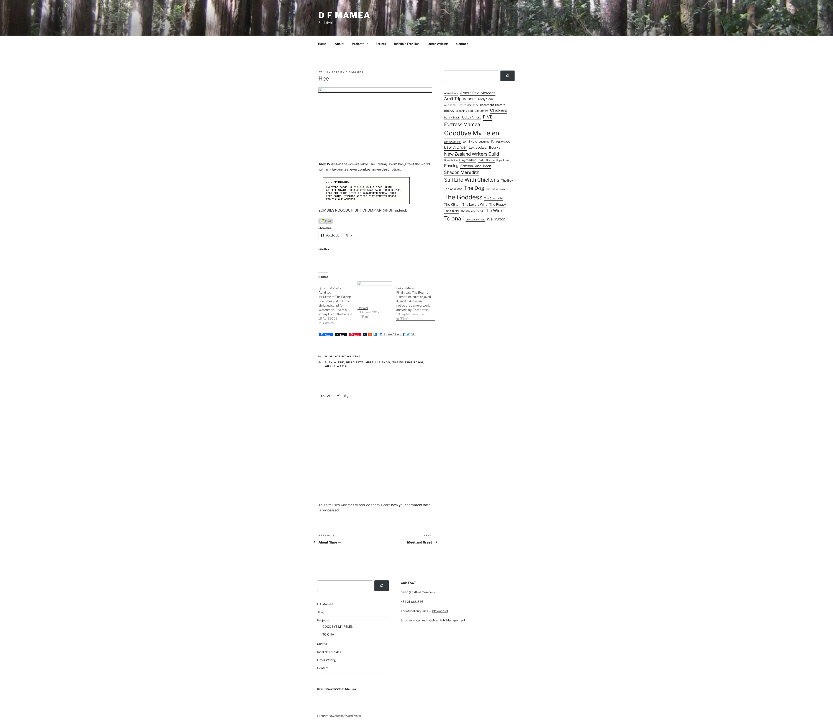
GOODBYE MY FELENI (338, 626)
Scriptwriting (348, 356)
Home (322, 44)
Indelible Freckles (406, 44)
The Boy (507, 180)
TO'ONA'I (328, 634)
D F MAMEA (344, 15)
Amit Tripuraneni (460, 98)
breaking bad (464, 110)
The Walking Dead (472, 211)
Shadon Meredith (461, 172)
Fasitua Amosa (471, 117)
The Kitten (452, 204)
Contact (462, 44)
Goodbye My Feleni (472, 133)
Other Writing (438, 44)
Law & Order (455, 147)
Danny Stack (452, 117)
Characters (481, 110)
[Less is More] (415, 301)
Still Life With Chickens (471, 180)
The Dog (474, 188)
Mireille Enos (378, 362)
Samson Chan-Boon (475, 166)
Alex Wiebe (334, 362)
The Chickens (453, 189)
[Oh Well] (374, 291)
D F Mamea (325, 604)
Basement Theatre (492, 105)
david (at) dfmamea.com (418, 592)
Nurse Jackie (450, 160)
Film (329, 356)
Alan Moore (451, 93)
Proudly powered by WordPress (339, 716)
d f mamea (355, 72)
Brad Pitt (355, 362)
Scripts (381, 44)
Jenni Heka (470, 141)
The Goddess (463, 197)
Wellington (496, 219)
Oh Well (362, 308)
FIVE (487, 117)
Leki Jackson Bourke (484, 147)
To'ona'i (454, 218)
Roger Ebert (502, 160)
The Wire (493, 210)
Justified (484, 141)
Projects (358, 44)
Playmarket (467, 160)
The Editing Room (383, 164)
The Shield (451, 211)
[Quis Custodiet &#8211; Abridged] (337, 303)
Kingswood (500, 141)
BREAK (449, 110)
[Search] (507, 76)
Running (451, 165)
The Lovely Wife (474, 204)
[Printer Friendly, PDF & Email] (325, 221)
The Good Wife (493, 198)
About (339, 44)
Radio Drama (486, 160)
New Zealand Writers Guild (471, 154)
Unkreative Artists (475, 219)
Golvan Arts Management (447, 620)
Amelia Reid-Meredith (477, 93)
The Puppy (497, 204)
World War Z (336, 366)
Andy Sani (485, 99)
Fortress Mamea (462, 124)
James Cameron (452, 141)
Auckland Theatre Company (461, 105)
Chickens (498, 110)
